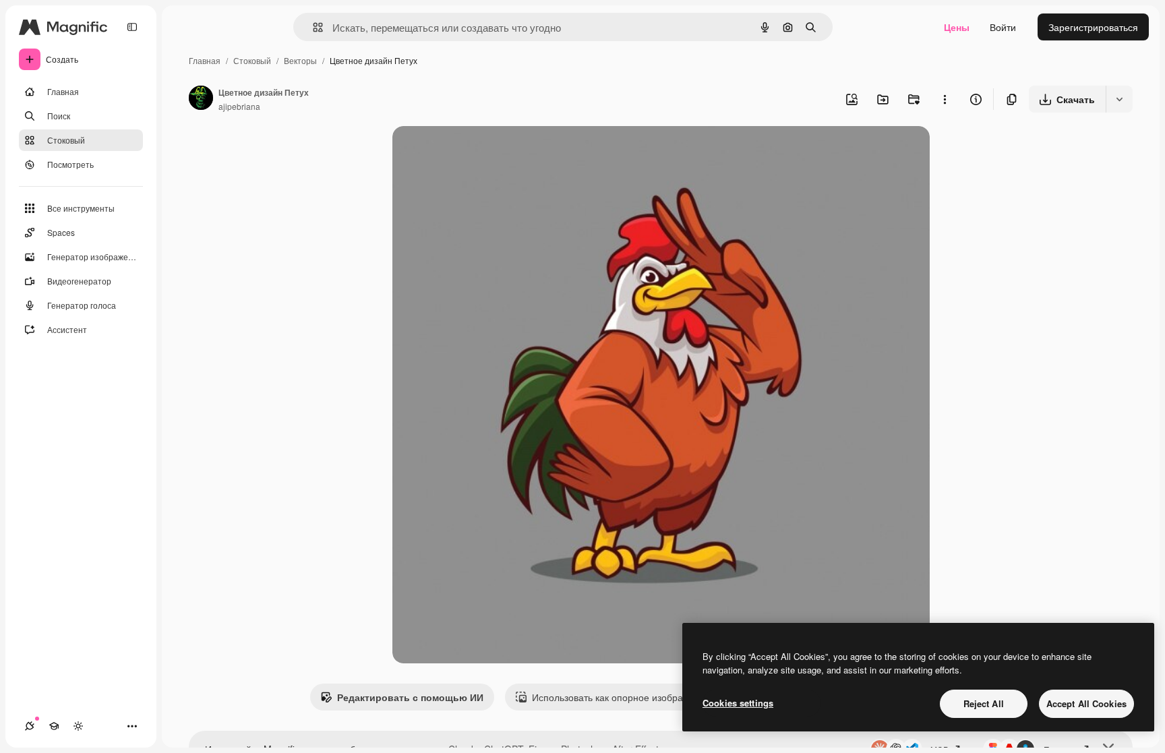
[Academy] (54, 726)
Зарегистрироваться (1093, 27)
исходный (483, 152)
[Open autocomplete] (312, 27)
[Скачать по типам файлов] (1119, 99)
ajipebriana (239, 106)
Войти (1003, 27)
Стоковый (252, 60)
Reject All (983, 703)
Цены (956, 27)
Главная (204, 60)
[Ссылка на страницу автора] (201, 99)
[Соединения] (29, 726)
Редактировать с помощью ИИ (410, 697)
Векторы (300, 60)
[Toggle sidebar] (132, 27)
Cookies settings (738, 702)
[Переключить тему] (78, 726)
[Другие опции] (944, 99)
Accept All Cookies (1086, 703)
